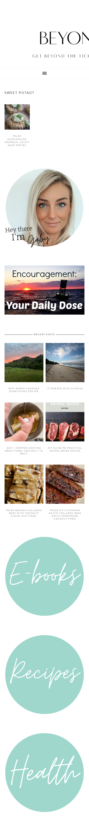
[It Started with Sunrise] (65, 378)
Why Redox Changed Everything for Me (24, 386)
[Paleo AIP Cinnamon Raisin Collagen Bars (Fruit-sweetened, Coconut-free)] (65, 498)
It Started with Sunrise (65, 385)
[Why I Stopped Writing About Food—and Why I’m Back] (24, 437)
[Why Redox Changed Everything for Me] (24, 378)
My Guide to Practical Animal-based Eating (65, 444)
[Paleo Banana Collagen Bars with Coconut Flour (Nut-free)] (24, 498)
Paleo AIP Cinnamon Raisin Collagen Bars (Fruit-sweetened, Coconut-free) (65, 508)
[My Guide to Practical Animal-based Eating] (65, 437)
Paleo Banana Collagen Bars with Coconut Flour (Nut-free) (24, 507)
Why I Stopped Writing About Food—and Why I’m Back (24, 446)
